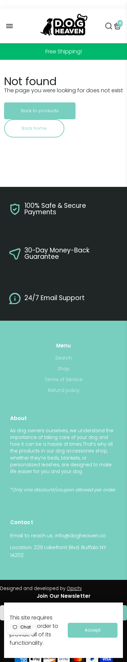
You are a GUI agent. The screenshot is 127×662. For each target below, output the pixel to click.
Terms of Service (64, 379)
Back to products (40, 110)
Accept (93, 630)
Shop (63, 369)
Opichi (74, 588)
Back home (34, 128)
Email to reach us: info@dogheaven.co (58, 535)
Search (63, 358)
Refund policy (63, 390)
